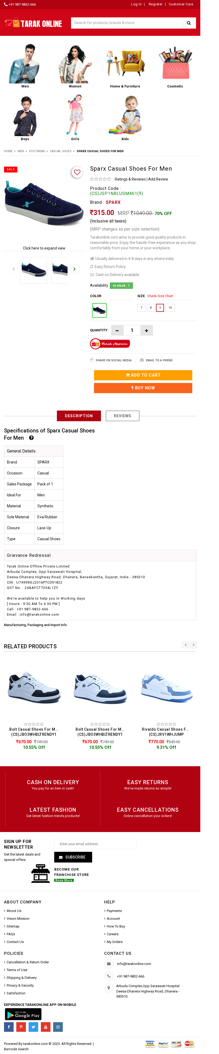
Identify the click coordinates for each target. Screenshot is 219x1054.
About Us (14, 911)
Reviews (122, 416)
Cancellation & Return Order (28, 962)
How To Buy (116, 926)
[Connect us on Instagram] (58, 1027)
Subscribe (75, 857)
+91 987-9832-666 (22, 4)
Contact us (117, 953)
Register (155, 4)
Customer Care (181, 4)
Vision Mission (18, 919)
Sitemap (13, 926)
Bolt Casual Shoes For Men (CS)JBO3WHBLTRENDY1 (34, 732)
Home (8, 151)
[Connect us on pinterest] (21, 1027)
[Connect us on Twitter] (33, 1027)
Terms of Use (17, 970)
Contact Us (15, 942)
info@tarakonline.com (134, 964)
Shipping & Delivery (22, 978)
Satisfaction (16, 993)
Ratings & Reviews (130, 179)
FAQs (11, 934)
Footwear (37, 151)
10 (170, 307)
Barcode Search (16, 1049)
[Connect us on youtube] (45, 1027)
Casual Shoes (61, 151)
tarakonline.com (36, 1044)
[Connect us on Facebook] (9, 1027)
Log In (136, 4)
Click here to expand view (44, 248)
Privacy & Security (20, 985)
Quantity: (99, 330)
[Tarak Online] (33, 22)
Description (79, 416)
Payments (114, 911)
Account (113, 919)
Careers (113, 934)
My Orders (115, 942)
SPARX (113, 202)
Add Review (158, 179)
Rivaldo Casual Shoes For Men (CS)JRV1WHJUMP (168, 732)
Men (21, 151)
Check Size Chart (160, 296)
